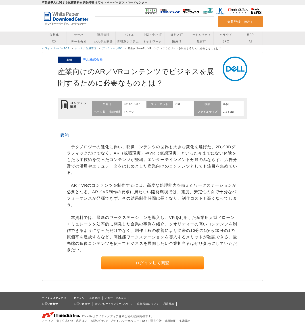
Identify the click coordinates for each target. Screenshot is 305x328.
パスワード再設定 (116, 298)
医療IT (177, 41)
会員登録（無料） (240, 21)
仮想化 (54, 34)
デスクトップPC (112, 48)
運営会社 (156, 320)
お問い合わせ (82, 303)
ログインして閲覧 (153, 263)
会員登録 (94, 298)
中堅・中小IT (152, 34)
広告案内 (82, 320)
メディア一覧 (50, 320)
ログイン (79, 298)
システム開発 (103, 41)
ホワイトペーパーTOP (55, 48)
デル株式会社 (93, 59)
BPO (225, 41)
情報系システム (128, 41)
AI (250, 41)
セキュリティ (201, 34)
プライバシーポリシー (125, 320)
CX (54, 41)
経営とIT (177, 34)
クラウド (226, 34)
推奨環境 (184, 320)
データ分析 (79, 41)
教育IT (201, 41)
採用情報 (170, 320)
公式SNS (68, 320)
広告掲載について (148, 303)
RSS (145, 320)
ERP (250, 34)
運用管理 (103, 34)
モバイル (128, 34)
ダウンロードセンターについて (113, 303)
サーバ (79, 34)
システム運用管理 (86, 48)
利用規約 (168, 303)
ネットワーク (152, 41)
